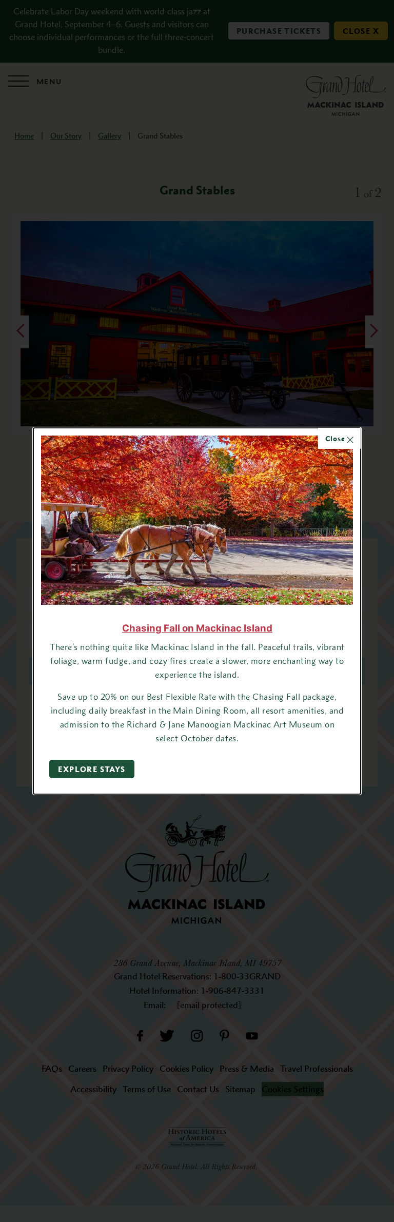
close (336, 438)
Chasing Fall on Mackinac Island (197, 628)
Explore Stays (91, 769)
